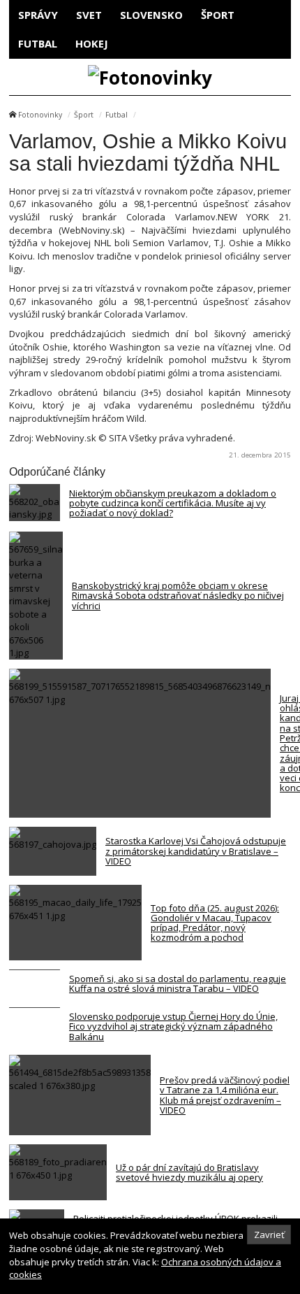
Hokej (91, 43)
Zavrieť (269, 1234)
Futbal (37, 43)
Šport (217, 15)
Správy (38, 15)
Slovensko (151, 15)
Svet (89, 15)
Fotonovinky (40, 115)
